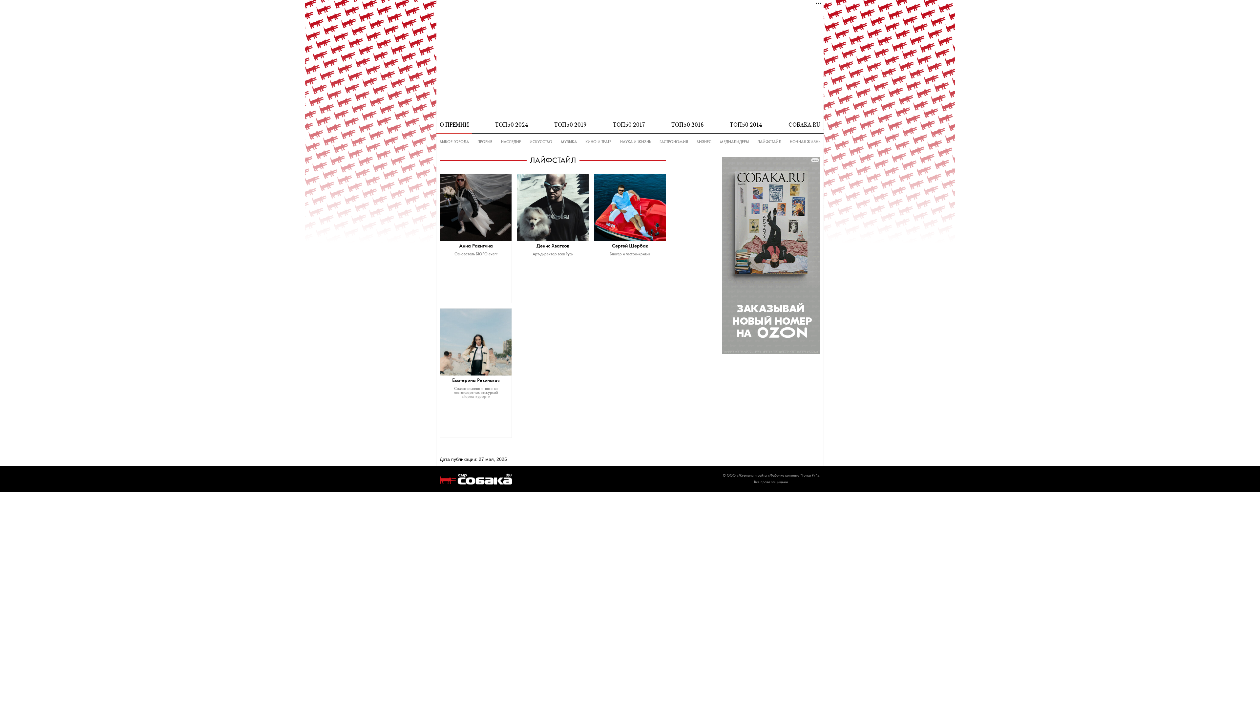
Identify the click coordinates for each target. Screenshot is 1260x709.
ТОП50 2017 (629, 124)
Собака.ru (804, 124)
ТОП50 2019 (570, 124)
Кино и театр (598, 142)
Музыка (569, 142)
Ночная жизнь (805, 142)
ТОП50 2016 (687, 124)
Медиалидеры (734, 142)
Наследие (511, 142)
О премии (454, 124)
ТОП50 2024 (511, 124)
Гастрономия (674, 142)
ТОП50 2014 (746, 124)
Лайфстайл (769, 142)
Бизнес (704, 142)
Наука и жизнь (635, 142)
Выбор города (454, 142)
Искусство (541, 142)
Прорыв (485, 142)
